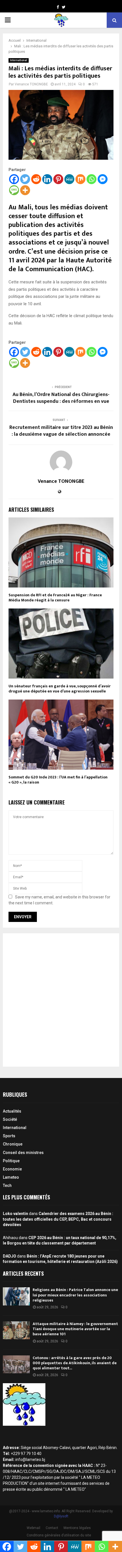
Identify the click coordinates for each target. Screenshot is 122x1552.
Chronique (12, 1144)
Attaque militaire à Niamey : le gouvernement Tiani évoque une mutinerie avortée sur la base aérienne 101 (75, 1329)
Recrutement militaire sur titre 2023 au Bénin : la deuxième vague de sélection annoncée (61, 431)
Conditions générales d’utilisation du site (59, 1535)
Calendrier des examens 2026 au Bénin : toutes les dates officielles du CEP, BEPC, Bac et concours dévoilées (58, 1219)
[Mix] (80, 179)
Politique (11, 1161)
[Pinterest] (58, 179)
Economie (12, 1169)
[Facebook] (14, 179)
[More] (25, 190)
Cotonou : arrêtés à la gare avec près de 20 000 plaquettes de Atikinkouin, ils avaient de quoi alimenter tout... (75, 1363)
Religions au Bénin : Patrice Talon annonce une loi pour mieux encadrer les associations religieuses (75, 1294)
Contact (52, 1528)
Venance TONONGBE (31, 84)
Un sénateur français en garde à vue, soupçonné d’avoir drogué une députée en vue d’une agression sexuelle (60, 688)
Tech (7, 1185)
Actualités (12, 1111)
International (18, 60)
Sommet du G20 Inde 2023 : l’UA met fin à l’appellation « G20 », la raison (58, 780)
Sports (9, 1136)
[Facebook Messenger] (103, 179)
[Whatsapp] (91, 179)
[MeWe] (69, 179)
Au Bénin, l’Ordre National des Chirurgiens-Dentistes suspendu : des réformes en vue (61, 398)
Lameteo (11, 1177)
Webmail (33, 1528)
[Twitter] (25, 179)
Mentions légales (77, 1528)
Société (10, 1119)
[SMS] (14, 190)
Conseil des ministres (23, 1152)
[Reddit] (36, 179)
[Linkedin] (47, 179)
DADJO (9, 1256)
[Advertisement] (61, 1000)
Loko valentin (15, 1213)
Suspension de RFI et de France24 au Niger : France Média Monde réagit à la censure (55, 597)
